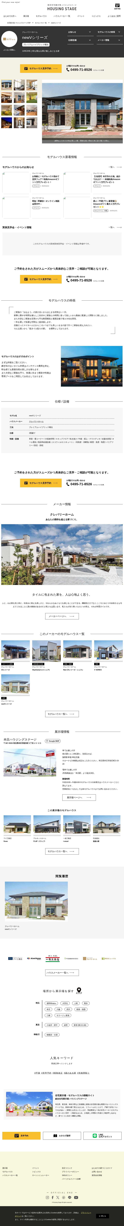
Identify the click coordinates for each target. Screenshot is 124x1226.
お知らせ (72, 32)
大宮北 (65, 1003)
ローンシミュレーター (40, 1175)
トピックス (96, 16)
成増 (65, 1025)
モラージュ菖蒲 (63, 1015)
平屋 (38, 1073)
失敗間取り (84, 1073)
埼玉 (38, 1003)
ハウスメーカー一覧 (62, 16)
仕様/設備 (72, 40)
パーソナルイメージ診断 (71, 1179)
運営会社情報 (97, 1175)
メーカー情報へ (9, 50)
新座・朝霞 (80, 1009)
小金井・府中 (52, 1025)
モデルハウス (41, 16)
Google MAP (54, 741)
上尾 (76, 1003)
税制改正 (58, 1073)
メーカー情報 (103, 40)
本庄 (48, 1009)
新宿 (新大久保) (80, 1025)
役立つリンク (67, 1168)
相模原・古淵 (52, 1035)
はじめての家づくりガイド (102, 1168)
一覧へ (111, 167)
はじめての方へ (10, 16)
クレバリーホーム (36, 421)
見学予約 (47, 1073)
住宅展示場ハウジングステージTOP (19, 23)
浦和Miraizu (51, 1003)
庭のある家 (70, 1073)
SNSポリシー (67, 1175)
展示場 (26, 16)
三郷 (48, 1015)
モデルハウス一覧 (41, 23)
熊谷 (86, 1003)
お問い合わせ (97, 1172)
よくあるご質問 (114, 16)
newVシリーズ (56, 23)
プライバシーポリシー (70, 1172)
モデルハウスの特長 (106, 32)
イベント (81, 16)
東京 (38, 1025)
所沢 (68, 1009)
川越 (58, 1009)
